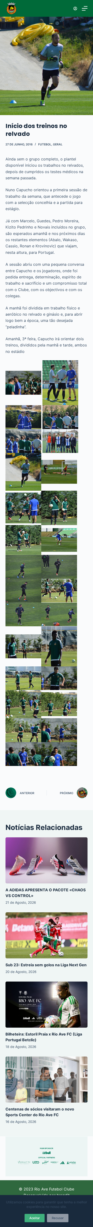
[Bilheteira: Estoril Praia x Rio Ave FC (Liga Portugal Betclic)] (46, 1005)
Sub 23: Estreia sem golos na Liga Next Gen (46, 964)
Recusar (58, 1218)
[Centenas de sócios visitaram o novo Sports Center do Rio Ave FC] (46, 1080)
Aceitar (34, 1218)
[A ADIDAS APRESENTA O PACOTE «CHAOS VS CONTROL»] (46, 860)
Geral (57, 144)
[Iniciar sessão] (75, 8)
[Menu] (85, 8)
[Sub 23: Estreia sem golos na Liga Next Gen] (46, 935)
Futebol (44, 144)
